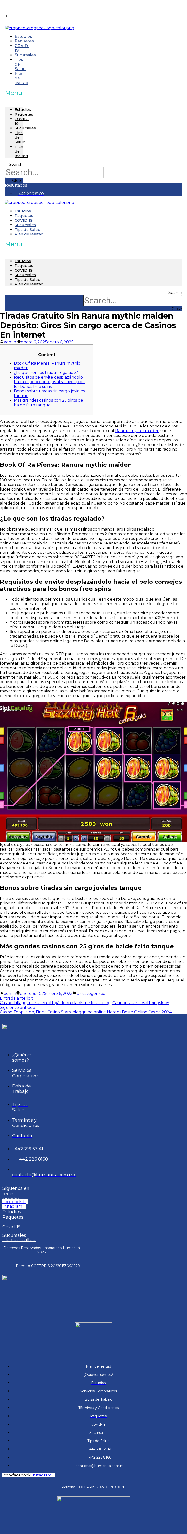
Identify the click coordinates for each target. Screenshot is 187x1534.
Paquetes (24, 114)
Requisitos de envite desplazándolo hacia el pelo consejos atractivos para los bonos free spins (49, 382)
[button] (14, 92)
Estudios (23, 109)
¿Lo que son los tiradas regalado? (46, 372)
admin (10, 342)
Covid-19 (11, 1227)
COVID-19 (24, 270)
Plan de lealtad (21, 78)
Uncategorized (91, 993)
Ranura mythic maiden (137, 430)
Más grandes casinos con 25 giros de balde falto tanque (48, 402)
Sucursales (25, 55)
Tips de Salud (28, 279)
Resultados (11, 2)
